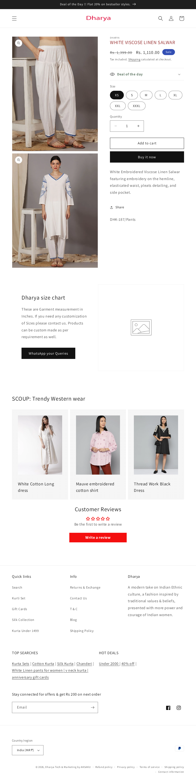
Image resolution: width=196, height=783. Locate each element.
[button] (14, 18)
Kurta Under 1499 (25, 631)
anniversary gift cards (30, 677)
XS (117, 95)
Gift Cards (19, 609)
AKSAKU (86, 767)
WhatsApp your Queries (48, 353)
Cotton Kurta (43, 663)
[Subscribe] (92, 707)
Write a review (97, 537)
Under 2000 (109, 663)
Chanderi (84, 663)
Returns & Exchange (85, 587)
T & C (74, 609)
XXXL (137, 106)
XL (175, 95)
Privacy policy (126, 767)
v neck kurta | (76, 670)
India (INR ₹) (25, 750)
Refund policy (103, 767)
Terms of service (150, 767)
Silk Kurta (65, 663)
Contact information (171, 771)
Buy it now (147, 157)
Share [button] (119, 207)
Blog (73, 620)
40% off (128, 663)
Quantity (116, 116)
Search (17, 587)
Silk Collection (23, 620)
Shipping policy (174, 767)
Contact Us (78, 598)
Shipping (134, 59)
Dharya (49, 767)
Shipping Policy (82, 631)
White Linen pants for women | (38, 670)
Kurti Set (18, 598)
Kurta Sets (20, 663)
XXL (118, 106)
